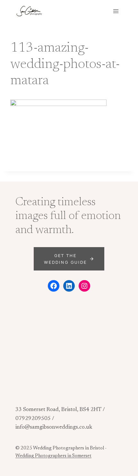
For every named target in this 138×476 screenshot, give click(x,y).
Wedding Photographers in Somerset (53, 456)
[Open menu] (116, 11)
